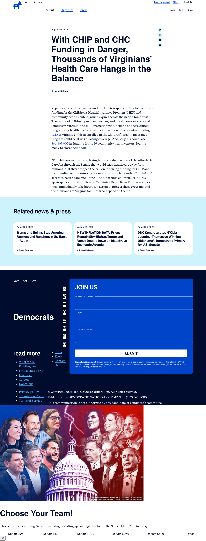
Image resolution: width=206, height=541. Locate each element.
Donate (37, 2)
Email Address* (86, 296)
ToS (104, 366)
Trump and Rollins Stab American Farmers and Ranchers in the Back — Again (42, 236)
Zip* (80, 313)
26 (95, 143)
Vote (172, 10)
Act (27, 2)
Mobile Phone (85, 330)
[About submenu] (55, 10)
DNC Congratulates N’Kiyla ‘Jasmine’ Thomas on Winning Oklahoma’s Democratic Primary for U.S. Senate (162, 238)
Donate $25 (16, 533)
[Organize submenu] (75, 10)
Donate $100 (85, 533)
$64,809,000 (60, 143)
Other (190, 533)
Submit (131, 353)
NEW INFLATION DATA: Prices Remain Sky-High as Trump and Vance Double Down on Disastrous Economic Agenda (102, 238)
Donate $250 (120, 533)
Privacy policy (95, 366)
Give (190, 10)
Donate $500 (155, 533)
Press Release (61, 91)
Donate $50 (50, 533)
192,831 (56, 134)
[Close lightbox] (3, 538)
